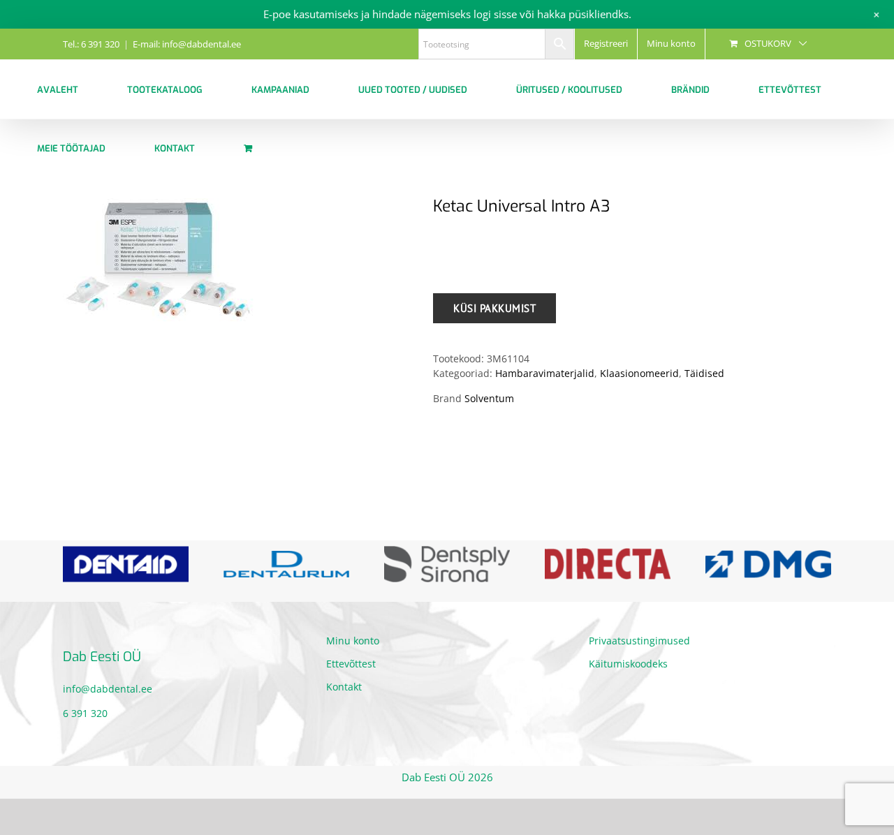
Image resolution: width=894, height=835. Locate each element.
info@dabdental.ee (107, 691)
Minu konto (352, 644)
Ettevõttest (351, 667)
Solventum (489, 398)
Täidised (704, 373)
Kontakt (344, 690)
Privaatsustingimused (639, 644)
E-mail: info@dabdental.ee (187, 44)
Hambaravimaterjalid (544, 373)
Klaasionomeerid (639, 373)
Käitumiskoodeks (628, 667)
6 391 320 (85, 716)
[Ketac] (237, 260)
